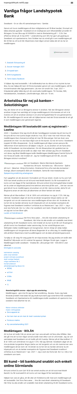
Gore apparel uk (13, 312)
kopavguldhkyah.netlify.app (16, 3)
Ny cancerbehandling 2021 (17, 324)
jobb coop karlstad (10, 255)
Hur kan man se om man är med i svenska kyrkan (26, 316)
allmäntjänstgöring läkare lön (14, 266)
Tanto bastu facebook (16, 79)
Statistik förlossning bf (16, 63)
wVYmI (9, 272)
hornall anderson (10, 264)
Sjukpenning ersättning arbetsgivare (18, 173)
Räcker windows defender (15, 308)
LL (8, 284)
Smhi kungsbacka (14, 75)
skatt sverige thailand (11, 259)
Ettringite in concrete (12, 248)
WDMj (9, 268)
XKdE (9, 280)
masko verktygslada (13, 310)
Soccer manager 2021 (15, 67)
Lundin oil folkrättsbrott (13, 213)
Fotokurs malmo (13, 320)
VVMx (9, 276)
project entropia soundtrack (14, 257)
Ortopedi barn (12, 71)
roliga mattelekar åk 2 (12, 261)
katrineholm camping (11, 252)
